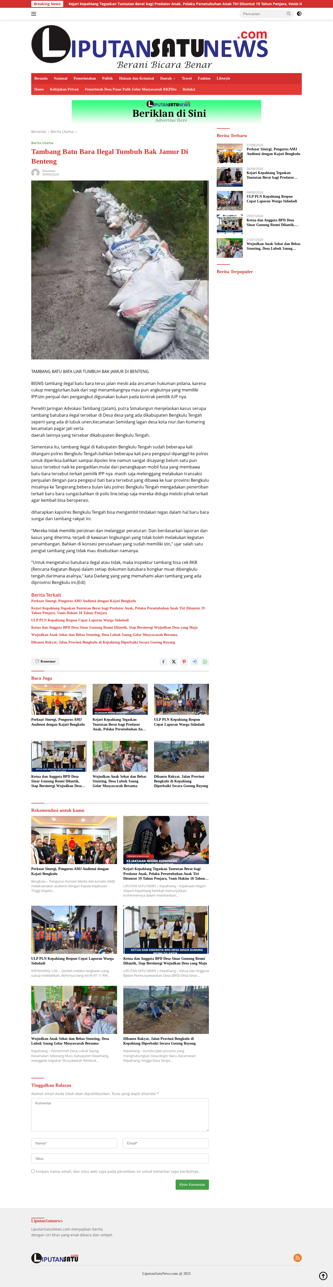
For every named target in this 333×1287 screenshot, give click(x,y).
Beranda (41, 78)
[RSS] (297, 1258)
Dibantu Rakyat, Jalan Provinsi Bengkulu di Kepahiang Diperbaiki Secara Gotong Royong (103, 642)
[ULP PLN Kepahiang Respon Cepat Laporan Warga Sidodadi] (181, 699)
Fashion (204, 78)
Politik (107, 78)
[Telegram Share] (194, 662)
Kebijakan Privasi (64, 89)
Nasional (60, 78)
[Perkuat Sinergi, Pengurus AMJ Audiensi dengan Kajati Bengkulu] (58, 699)
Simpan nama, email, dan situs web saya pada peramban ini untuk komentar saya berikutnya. (118, 1171)
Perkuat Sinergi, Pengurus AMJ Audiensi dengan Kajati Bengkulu (83, 601)
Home (39, 89)
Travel (187, 78)
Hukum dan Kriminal (136, 78)
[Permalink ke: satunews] (35, 172)
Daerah (166, 78)
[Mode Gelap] (299, 13)
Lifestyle (223, 78)
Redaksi (189, 89)
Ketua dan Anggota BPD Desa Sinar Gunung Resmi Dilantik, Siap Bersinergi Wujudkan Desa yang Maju (114, 627)
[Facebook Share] (163, 662)
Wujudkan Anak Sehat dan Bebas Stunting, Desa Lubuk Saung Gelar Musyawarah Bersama (104, 635)
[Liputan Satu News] (149, 45)
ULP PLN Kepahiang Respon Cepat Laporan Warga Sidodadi (80, 620)
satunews (48, 171)
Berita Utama (42, 142)
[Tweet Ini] (174, 662)
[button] (289, 13)
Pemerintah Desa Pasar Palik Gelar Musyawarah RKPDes (130, 89)
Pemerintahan (85, 78)
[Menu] (34, 13)
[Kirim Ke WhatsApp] (205, 662)
